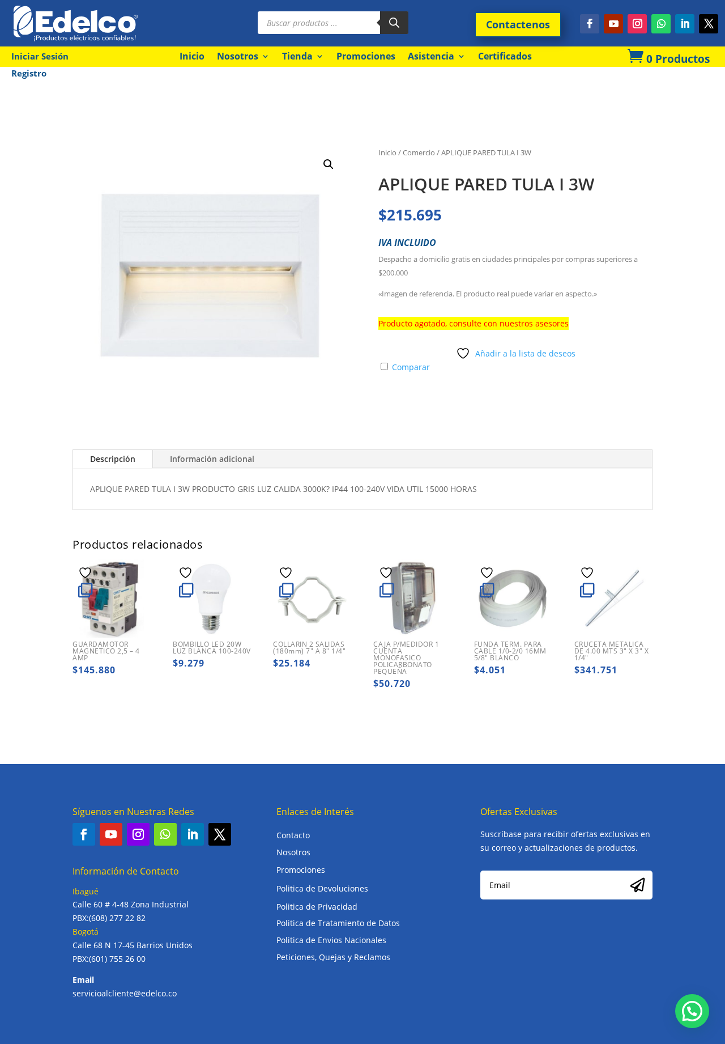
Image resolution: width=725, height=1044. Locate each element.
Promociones (365, 56)
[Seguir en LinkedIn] (684, 23)
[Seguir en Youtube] (613, 23)
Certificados (505, 56)
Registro (28, 74)
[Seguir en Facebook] (589, 23)
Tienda (297, 56)
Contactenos (518, 24)
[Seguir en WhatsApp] (661, 23)
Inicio (192, 56)
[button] (328, 164)
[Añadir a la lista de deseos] (86, 572)
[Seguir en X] (708, 23)
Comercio (419, 152)
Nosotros (237, 56)
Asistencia (431, 56)
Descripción (112, 458)
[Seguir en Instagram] (637, 23)
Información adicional (212, 458)
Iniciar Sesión (40, 57)
